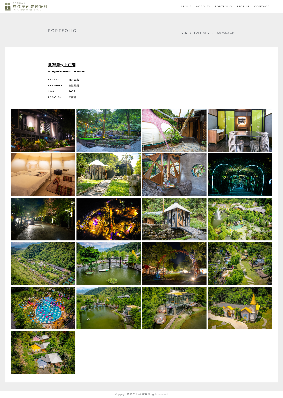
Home (184, 32)
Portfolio (202, 32)
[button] (43, 130)
